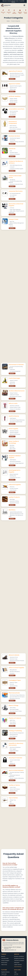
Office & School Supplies (16, 667)
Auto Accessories (14, 111)
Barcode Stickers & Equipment (17, 732)
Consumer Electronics (16, 191)
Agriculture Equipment (15, 76)
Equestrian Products (14, 502)
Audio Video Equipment (15, 209)
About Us (3, 956)
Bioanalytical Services (15, 698)
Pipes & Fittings (13, 705)
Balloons (12, 803)
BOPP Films (12, 720)
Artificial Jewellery (14, 96)
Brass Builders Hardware (15, 129)
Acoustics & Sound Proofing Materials (16, 367)
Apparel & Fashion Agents (16, 86)
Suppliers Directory (5, 972)
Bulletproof (12, 763)
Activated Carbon (14, 152)
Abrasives (12, 486)
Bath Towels (12, 448)
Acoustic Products (14, 488)
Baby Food (12, 383)
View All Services (18, 966)
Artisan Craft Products (15, 789)
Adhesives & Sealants (15, 154)
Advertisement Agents (15, 138)
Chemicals (12, 148)
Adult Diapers (13, 459)
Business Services (14, 136)
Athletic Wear (13, 89)
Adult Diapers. (13, 418)
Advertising (12, 139)
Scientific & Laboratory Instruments (16, 744)
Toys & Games (13, 798)
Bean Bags (12, 499)
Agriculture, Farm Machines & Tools (16, 516)
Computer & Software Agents (16, 168)
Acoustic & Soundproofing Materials (15, 182)
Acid (11, 150)
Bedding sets (13, 475)
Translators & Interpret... (19, 960)
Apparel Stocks (13, 87)
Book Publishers (13, 736)
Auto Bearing (13, 114)
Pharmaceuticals (14, 693)
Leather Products (14, 497)
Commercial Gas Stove (15, 477)
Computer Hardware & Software (16, 162)
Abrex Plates (13, 707)
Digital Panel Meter (14, 750)
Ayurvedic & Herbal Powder (16, 421)
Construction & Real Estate (15, 176)
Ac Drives (12, 207)
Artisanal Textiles (14, 790)
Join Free (16, 974)
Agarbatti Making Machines (16, 512)
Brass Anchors (13, 125)
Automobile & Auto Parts (16, 109)
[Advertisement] (14, 296)
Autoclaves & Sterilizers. (15, 461)
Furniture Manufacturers (17, 391)
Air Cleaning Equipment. (15, 193)
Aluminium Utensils (14, 430)
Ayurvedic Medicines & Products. (17, 696)
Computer (12, 167)
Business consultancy (19, 956)
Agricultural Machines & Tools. (16, 73)
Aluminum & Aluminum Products (17, 660)
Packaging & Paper (15, 680)
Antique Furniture (14, 393)
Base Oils (12, 221)
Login (15, 972)
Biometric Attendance (15, 671)
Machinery (12, 510)
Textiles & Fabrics (14, 785)
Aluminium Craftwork (14, 405)
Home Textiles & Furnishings (14, 442)
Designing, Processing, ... (19, 958)
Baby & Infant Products (15, 434)
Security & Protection (15, 758)
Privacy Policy (4, 962)
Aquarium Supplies (14, 432)
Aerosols (12, 684)
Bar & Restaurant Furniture (15, 396)
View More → (12, 78)
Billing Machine (13, 669)
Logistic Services (18, 964)
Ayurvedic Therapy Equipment (17, 463)
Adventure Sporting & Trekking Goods (16, 773)
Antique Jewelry (13, 98)
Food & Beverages (14, 378)
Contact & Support (5, 960)
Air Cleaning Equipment (15, 371)
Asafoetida (12, 382)
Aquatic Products (14, 380)
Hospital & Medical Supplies (15, 456)
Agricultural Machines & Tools (16, 513)
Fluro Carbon (13, 722)
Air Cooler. (12, 196)
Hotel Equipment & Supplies (14, 471)
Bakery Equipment (14, 474)
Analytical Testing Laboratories (17, 141)
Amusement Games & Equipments (14, 776)
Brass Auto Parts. (14, 127)
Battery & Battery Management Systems (16, 223)
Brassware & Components (13, 122)
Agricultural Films (14, 685)
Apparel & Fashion (14, 84)
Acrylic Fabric (13, 787)
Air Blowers (12, 369)
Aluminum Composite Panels (16, 184)
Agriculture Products (15, 71)
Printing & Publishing (15, 731)
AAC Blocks (12, 179)
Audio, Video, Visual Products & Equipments (16, 211)
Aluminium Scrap (13, 659)
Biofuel (11, 226)
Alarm (11, 761)
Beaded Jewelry (13, 102)
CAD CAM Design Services (16, 165)
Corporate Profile (4, 958)
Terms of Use (4, 964)
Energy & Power (13, 219)
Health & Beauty (14, 416)
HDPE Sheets (13, 723)
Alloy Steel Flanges (14, 709)
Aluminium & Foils (14, 657)
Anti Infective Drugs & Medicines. (17, 695)
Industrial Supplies (15, 484)
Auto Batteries (13, 112)
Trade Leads (4, 974)
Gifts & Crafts (13, 403)
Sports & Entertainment (16, 770)
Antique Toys (13, 800)
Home (8, 21)
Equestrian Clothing (14, 501)
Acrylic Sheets (13, 490)
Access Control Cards (15, 760)
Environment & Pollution (16, 364)
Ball (10, 801)
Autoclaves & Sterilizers (15, 747)
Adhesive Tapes (13, 682)
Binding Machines (14, 734)
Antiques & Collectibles (15, 409)
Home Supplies (13, 428)
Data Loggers (13, 749)
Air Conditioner (13, 195)
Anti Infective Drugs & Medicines (17, 420)
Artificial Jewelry (13, 100)
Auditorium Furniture (14, 394)
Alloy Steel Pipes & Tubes (16, 711)
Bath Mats (12, 445)
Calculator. (12, 673)
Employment (16, 962)
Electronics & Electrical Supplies (16, 204)
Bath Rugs (12, 447)
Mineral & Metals (14, 655)
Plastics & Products (15, 718)
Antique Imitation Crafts (15, 407)
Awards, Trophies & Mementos (17, 778)
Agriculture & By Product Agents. (17, 75)
